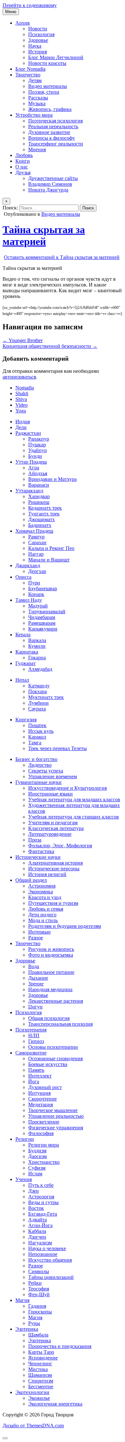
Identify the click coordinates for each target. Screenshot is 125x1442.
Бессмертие (40, 1386)
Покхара (37, 691)
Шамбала (38, 1334)
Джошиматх (41, 519)
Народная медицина (50, 989)
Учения (23, 1179)
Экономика (40, 891)
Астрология (41, 1196)
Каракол (37, 737)
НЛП (33, 1035)
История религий (47, 874)
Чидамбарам (41, 617)
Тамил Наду (28, 600)
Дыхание (38, 978)
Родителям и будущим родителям (64, 926)
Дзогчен (37, 1237)
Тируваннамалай (46, 611)
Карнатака (26, 651)
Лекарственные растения (55, 1001)
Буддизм (37, 1150)
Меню (10, 11)
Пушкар (37, 444)
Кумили (37, 646)
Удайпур (37, 450)
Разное (35, 937)
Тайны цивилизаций (51, 1277)
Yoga (20, 410)
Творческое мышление (53, 1110)
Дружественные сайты (53, 178)
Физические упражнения (55, 1127)
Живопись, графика (49, 109)
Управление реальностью (56, 1116)
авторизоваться (19, 377)
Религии (24, 1139)
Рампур (36, 536)
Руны (34, 1323)
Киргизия (26, 719)
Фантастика (41, 851)
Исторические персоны (53, 868)
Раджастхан (28, 433)
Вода (33, 966)
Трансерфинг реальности (55, 143)
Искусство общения (50, 1260)
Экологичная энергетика (55, 1404)
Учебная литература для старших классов (73, 816)
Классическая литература (56, 828)
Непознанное (42, 1254)
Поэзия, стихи (43, 92)
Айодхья (37, 473)
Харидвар (39, 496)
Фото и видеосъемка (50, 955)
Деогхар (37, 571)
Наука (34, 46)
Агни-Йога (40, 1225)
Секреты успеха (45, 770)
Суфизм (37, 1168)
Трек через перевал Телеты (57, 748)
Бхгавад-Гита (42, 1214)
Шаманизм (40, 1375)
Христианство (44, 1162)
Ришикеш (38, 502)
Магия (22, 1300)
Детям (35, 80)
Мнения (37, 149)
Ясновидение (43, 1357)
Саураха (37, 708)
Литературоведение (49, 834)
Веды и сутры (43, 1202)
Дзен (33, 1191)
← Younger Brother (23, 340)
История (37, 51)
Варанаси (38, 485)
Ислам (35, 1173)
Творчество (27, 74)
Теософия (38, 1288)
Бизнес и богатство (36, 759)
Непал (22, 680)
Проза (34, 839)
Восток (36, 1208)
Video (21, 405)
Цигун (35, 1006)
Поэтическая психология (55, 120)
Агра (33, 467)
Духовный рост (45, 1087)
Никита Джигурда (48, 189)
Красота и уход (44, 897)
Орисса (23, 577)
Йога (33, 1081)
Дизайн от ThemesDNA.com (33, 1425)
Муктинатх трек (46, 697)
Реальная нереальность (53, 126)
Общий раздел (31, 880)
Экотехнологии (32, 1392)
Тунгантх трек (44, 513)
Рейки (35, 1283)
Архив (22, 23)
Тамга (34, 742)
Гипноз (36, 1041)
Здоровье (38, 40)
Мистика (38, 1369)
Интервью (39, 932)
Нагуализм (40, 1242)
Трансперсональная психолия (60, 1024)
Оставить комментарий (62, 257)
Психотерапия (30, 1029)
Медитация (40, 1104)
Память (36, 1070)
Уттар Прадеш (31, 462)
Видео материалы (47, 86)
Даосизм (37, 1156)
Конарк (36, 594)
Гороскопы (40, 1311)
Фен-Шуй (39, 1294)
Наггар (36, 554)
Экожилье (39, 1398)
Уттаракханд (29, 490)
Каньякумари (42, 628)
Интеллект (40, 1075)
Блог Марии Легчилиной (55, 57)
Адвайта (37, 1219)
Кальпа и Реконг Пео (51, 548)
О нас (21, 166)
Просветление (43, 1122)
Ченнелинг (40, 1363)
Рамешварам (41, 623)
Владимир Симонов (50, 184)
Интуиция (39, 1093)
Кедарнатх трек (45, 508)
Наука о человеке (47, 1248)
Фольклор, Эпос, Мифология (60, 845)
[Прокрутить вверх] (5, 1438)
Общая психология (49, 1018)
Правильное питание (51, 972)
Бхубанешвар (42, 588)
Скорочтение (42, 1098)
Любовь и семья (45, 909)
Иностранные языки (50, 793)
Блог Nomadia (30, 69)
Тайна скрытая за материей (44, 235)
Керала (22, 634)
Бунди (35, 456)
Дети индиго (42, 914)
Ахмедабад (40, 669)
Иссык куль (41, 731)
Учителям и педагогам (53, 822)
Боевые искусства (47, 1064)
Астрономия (41, 886)
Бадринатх (39, 525)
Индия (22, 421)
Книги (22, 161)
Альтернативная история (55, 863)
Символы (38, 1271)
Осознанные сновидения (55, 1058)
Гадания (37, 1306)
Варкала (37, 640)
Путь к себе (41, 1185)
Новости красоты (47, 63)
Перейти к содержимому (30, 5)
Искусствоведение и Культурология (67, 788)
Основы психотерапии (53, 1047)
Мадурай (38, 605)
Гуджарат (25, 663)
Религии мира (43, 1145)
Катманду (39, 685)
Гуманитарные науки (38, 782)
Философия (41, 1133)
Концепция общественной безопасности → (50, 346)
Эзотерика (26, 1329)
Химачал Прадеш (34, 531)
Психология (41, 34)
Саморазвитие (30, 1052)
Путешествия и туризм (53, 903)
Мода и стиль (43, 920)
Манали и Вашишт (49, 559)
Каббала (37, 1231)
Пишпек (37, 725)
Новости (37, 28)
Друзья (22, 172)
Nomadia (24, 387)
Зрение (36, 983)
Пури (34, 582)
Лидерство (40, 765)
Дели (21, 427)
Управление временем (52, 776)
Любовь (24, 155)
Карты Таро (41, 1352)
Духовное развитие (49, 132)
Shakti (21, 393)
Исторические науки (38, 857)
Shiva (21, 399)
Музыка (37, 103)
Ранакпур (38, 439)
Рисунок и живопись (51, 949)
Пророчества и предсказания (59, 1346)
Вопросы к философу (51, 138)
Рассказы (38, 97)
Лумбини (38, 703)
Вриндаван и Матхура (52, 479)
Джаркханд (27, 565)
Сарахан (37, 542)
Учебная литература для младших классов (74, 799)
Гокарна (37, 657)
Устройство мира (34, 115)
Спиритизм (40, 1380)
